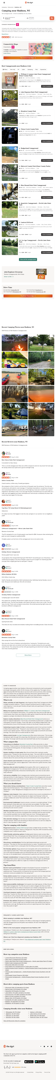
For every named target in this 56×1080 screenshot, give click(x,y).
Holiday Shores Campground (11, 552)
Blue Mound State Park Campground (13, 618)
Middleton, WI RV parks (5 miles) (14, 1003)
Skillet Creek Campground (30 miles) (16, 963)
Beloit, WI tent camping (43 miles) (15, 996)
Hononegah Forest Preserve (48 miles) (16, 975)
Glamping (30, 69)
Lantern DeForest (21, 828)
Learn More (7, 53)
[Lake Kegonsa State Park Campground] (28, 98)
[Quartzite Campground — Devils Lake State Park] (28, 209)
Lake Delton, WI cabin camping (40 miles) (17, 993)
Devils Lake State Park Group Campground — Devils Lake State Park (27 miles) (28, 961)
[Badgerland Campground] (28, 154)
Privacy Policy (39, 1072)
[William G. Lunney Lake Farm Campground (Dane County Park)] (28, 80)
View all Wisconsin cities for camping (14, 1021)
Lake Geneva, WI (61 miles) (38, 1014)
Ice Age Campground (23, 735)
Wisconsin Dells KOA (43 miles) (14, 964)
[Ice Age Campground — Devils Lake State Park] (28, 246)
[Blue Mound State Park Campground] (28, 191)
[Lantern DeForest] (28, 228)
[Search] (52, 18)
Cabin (23, 69)
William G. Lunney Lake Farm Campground (37, 710)
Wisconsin (10, 7)
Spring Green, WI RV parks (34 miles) (16, 989)
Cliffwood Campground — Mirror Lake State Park (17, 528)
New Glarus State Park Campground (13, 460)
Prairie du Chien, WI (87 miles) (38, 1017)
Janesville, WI (15, 290)
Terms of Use (47, 1072)
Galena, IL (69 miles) (36, 1012)
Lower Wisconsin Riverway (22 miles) (16, 957)
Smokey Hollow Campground (11, 594)
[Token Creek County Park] (28, 135)
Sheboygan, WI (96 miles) (37, 1015)
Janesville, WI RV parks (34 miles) (15, 991)
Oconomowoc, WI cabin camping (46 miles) (18, 994)
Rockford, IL (39, 290)
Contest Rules (30, 1072)
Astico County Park (8, 480)
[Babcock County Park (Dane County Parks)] (28, 172)
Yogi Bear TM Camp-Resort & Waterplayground (17, 508)
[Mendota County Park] (28, 117)
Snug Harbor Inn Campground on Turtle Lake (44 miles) (21, 966)
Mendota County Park (8, 637)
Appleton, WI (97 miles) (13, 1014)
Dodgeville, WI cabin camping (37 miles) (17, 1000)
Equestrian (43, 69)
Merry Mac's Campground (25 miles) (16, 959)
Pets (36, 69)
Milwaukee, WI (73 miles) (13, 1012)
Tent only (12, 69)
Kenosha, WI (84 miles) (12, 1017)
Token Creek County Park (33, 786)
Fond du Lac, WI (41, 292)
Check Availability (47, 86)
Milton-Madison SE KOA (9, 574)
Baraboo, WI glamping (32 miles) (15, 1001)
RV (18, 69)
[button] (4, 2)
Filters (5, 69)
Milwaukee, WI (16, 292)
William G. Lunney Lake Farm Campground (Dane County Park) (22, 932)
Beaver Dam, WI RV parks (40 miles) (16, 998)
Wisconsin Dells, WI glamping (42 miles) (17, 987)
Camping (4, 7)
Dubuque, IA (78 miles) (12, 1015)
